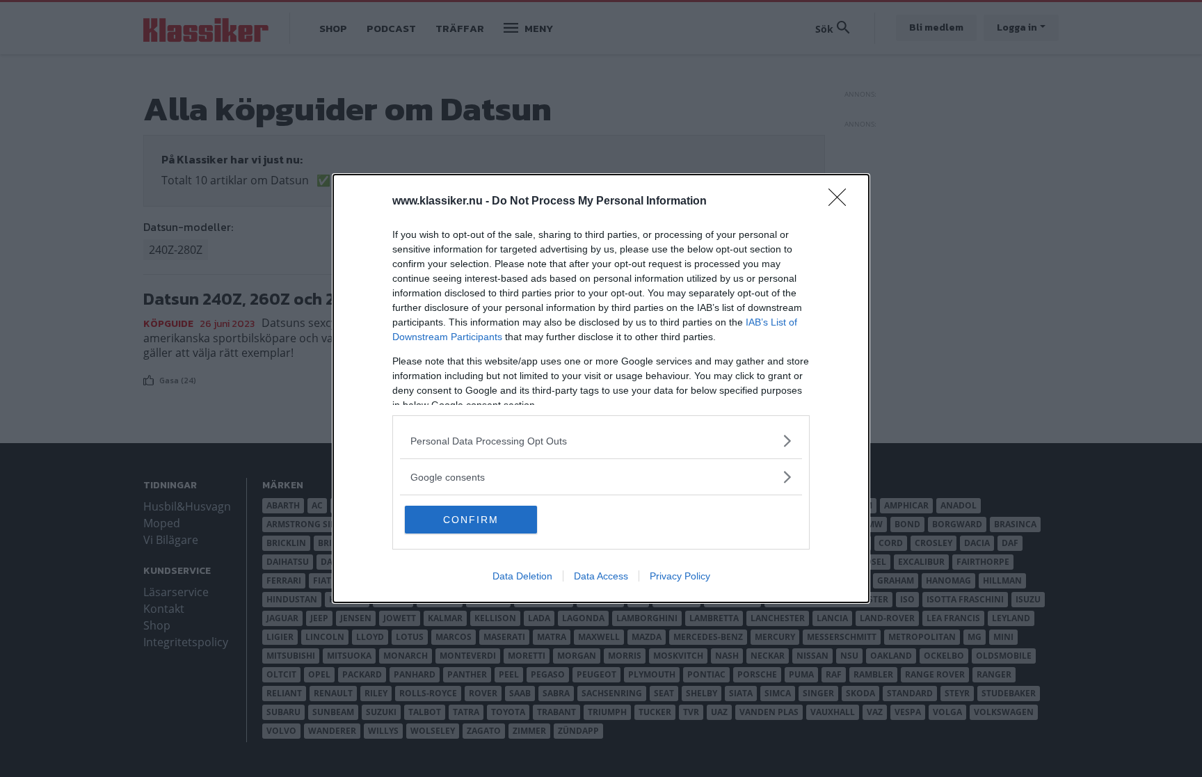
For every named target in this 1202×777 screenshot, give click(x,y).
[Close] (841, 202)
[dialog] (601, 388)
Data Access (601, 576)
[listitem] (601, 440)
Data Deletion (522, 576)
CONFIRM (471, 519)
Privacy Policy (680, 576)
